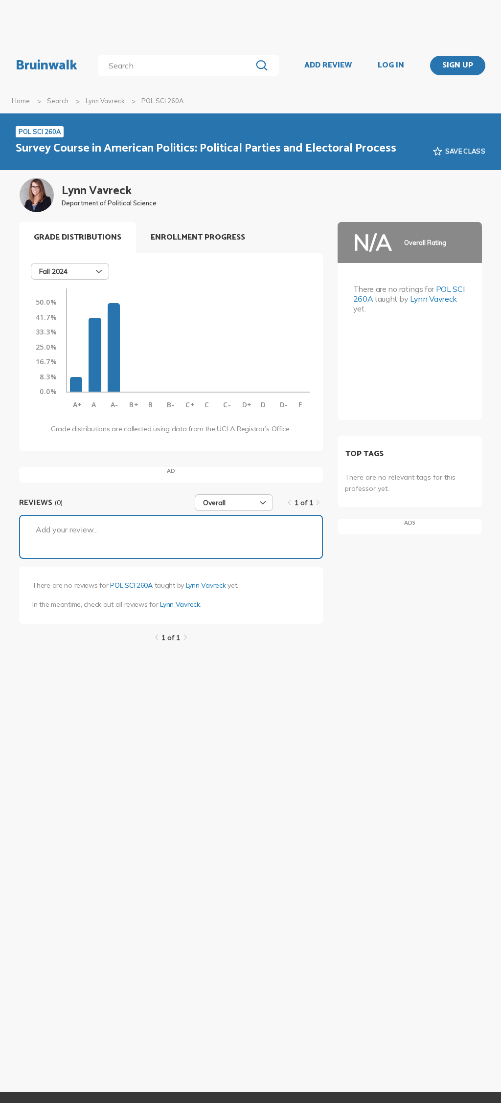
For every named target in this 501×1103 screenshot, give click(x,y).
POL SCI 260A (131, 585)
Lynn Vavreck (105, 101)
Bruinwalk (46, 65)
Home (21, 101)
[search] (177, 65)
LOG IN (391, 65)
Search (57, 101)
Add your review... (67, 529)
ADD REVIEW (328, 65)
